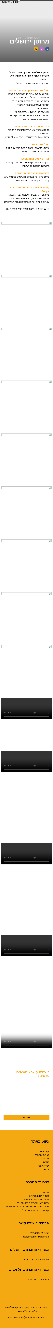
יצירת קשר (43, 1165)
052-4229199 (36, 1233)
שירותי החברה (41, 1155)
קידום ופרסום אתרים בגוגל (35, 1210)
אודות (46, 1162)
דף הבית (44, 1151)
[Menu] (26, 0)
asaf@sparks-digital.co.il (35, 1236)
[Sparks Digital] (11, 2)
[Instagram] (42, 49)
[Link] (36, 49)
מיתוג (46, 1192)
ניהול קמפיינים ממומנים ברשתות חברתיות (27, 1206)
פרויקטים (44, 1158)
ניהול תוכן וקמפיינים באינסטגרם (33, 1203)
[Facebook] (47, 49)
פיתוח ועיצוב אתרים (39, 1196)
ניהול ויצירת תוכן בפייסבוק (36, 1199)
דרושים (45, 1169)
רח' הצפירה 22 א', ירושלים (35, 1259)
